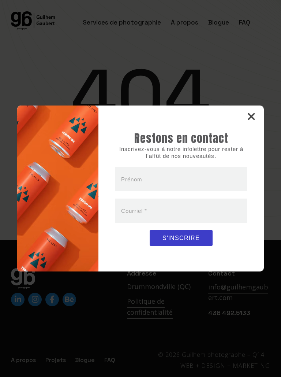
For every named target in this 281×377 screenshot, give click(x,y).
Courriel (134, 210)
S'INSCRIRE (181, 238)
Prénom (131, 179)
